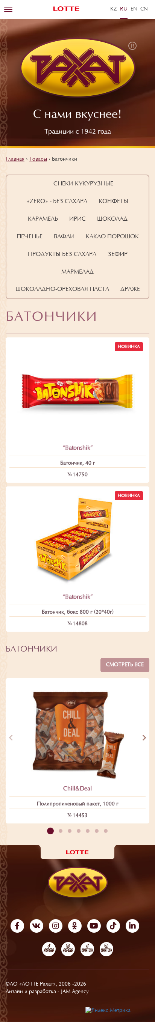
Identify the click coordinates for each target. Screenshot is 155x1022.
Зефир (118, 254)
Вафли (64, 237)
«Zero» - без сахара (57, 202)
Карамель (43, 219)
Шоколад (112, 219)
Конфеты (113, 202)
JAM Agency (75, 992)
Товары (38, 159)
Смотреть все (125, 665)
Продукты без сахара (62, 254)
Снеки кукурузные (83, 184)
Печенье (30, 237)
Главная (15, 159)
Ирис (77, 219)
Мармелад (77, 272)
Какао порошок (112, 237)
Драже (130, 289)
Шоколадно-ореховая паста (62, 289)
